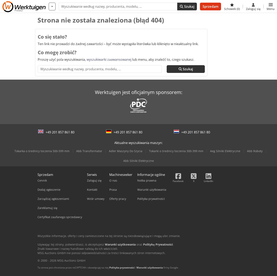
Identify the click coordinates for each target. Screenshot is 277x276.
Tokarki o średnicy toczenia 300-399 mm (176, 151)
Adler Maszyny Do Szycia (125, 151)
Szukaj (188, 6)
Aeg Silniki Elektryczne (225, 151)
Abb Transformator (89, 151)
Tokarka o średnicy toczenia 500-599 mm (42, 151)
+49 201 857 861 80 (60, 132)
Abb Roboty (255, 151)
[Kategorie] (52, 6)
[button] (271, 6)
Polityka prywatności (122, 267)
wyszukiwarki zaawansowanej (109, 59)
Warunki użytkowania (149, 267)
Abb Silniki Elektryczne (138, 161)
